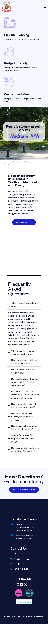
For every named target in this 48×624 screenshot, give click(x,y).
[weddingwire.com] (24, 601)
